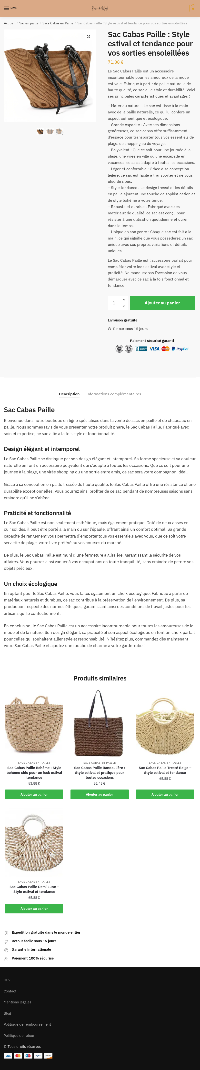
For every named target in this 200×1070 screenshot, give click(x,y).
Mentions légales (17, 1002)
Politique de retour (19, 1035)
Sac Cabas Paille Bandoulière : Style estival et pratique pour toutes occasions (99, 772)
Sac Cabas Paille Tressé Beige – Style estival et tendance (165, 770)
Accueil (9, 23)
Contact (10, 991)
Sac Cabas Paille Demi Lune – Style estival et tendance (34, 889)
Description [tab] (69, 393)
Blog (7, 1013)
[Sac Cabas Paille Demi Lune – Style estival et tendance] (34, 843)
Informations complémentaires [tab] (113, 393)
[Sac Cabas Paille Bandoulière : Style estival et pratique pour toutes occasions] (99, 724)
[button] (89, 37)
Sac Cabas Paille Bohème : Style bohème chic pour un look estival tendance (34, 772)
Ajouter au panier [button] (34, 794)
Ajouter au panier (162, 303)
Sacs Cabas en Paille (57, 23)
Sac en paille (29, 23)
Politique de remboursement (27, 1024)
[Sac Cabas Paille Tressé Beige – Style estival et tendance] (165, 724)
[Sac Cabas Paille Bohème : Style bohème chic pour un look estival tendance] (34, 724)
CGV (7, 980)
